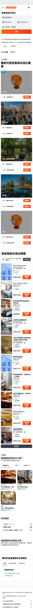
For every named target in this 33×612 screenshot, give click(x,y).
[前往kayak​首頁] (11, 8)
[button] (3, 7)
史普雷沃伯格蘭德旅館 (20, 320)
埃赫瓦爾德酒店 (18, 429)
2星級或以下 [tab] (27, 465)
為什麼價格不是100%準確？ (11, 607)
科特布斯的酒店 (9, 575)
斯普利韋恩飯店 (18, 357)
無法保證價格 (23, 596)
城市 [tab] (5, 563)
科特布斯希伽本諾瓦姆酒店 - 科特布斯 (21, 302)
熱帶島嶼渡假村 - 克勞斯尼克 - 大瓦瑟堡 (22, 375)
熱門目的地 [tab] (22, 563)
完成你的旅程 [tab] (12, 563)
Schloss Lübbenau (19, 411)
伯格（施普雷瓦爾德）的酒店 (12, 573)
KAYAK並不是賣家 (8, 601)
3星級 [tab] (16, 465)
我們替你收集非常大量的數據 (11, 604)
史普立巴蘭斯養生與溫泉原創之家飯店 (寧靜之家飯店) (22, 339)
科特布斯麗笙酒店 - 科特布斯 (22, 393)
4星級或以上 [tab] (6, 465)
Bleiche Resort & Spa (19, 265)
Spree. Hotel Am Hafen (20, 283)
